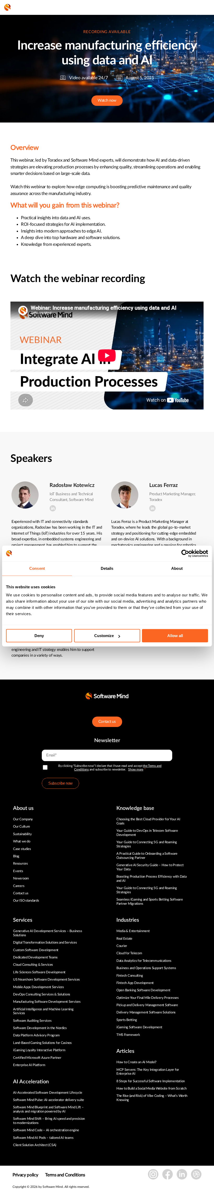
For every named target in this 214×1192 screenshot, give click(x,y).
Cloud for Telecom (129, 953)
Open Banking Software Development (143, 990)
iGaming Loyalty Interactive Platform (39, 1050)
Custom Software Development (35, 950)
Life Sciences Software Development (39, 972)
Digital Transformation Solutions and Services (45, 942)
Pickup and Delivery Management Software (147, 1005)
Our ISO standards (26, 900)
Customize (104, 635)
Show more (135, 769)
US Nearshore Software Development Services (46, 979)
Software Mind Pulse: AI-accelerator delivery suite (48, 1100)
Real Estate (124, 938)
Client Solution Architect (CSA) (34, 1145)
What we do (21, 841)
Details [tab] (107, 568)
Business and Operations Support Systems (146, 968)
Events (18, 871)
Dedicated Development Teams (35, 957)
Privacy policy (25, 1175)
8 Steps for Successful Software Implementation (151, 1081)
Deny (39, 635)
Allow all (175, 635)
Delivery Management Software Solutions (146, 1012)
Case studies (22, 849)
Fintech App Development (135, 983)
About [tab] (177, 568)
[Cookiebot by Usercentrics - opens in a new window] (185, 553)
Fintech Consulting (129, 975)
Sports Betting (126, 1020)
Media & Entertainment (133, 931)
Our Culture (21, 826)
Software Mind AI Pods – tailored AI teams (43, 1138)
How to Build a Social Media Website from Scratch (151, 1088)
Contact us (107, 722)
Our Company (23, 819)
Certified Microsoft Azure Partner (37, 1058)
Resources (20, 863)
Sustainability (22, 834)
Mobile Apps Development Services (38, 987)
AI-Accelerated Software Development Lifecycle (47, 1093)
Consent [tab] (37, 568)
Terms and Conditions (65, 1175)
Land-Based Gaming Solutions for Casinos (42, 1043)
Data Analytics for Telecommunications (143, 961)
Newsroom (21, 878)
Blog (16, 856)
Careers (18, 886)
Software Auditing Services (32, 1021)
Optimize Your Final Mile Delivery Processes (147, 998)
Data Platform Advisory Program (36, 1035)
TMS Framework (128, 1035)
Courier (121, 946)
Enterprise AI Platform (29, 1065)
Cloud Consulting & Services (33, 965)
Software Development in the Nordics (40, 1028)
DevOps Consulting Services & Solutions (41, 994)
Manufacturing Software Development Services (47, 1002)
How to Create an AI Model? (136, 1062)
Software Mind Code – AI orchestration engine (46, 1130)
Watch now (107, 100)
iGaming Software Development (139, 1027)
